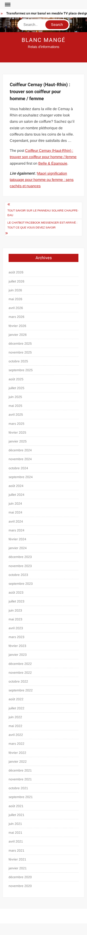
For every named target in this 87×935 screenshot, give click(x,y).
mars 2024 (16, 530)
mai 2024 (15, 512)
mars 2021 (16, 850)
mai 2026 (15, 299)
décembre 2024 (20, 450)
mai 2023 (15, 619)
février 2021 (17, 859)
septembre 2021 (21, 797)
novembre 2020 (20, 886)
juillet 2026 (16, 281)
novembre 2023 (20, 566)
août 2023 (16, 592)
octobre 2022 (18, 681)
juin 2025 (15, 397)
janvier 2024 (18, 548)
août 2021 (16, 806)
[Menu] (7, 4)
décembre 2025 (20, 343)
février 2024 (17, 539)
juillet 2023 (16, 601)
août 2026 (16, 272)
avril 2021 (16, 841)
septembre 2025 (21, 370)
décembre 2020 (20, 877)
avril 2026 (16, 308)
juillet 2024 (16, 494)
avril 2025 (16, 414)
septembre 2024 (21, 477)
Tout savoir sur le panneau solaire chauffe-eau (42, 213)
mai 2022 (15, 726)
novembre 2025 (20, 352)
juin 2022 (15, 717)
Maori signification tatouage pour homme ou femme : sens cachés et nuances (42, 179)
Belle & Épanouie (52, 163)
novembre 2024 (20, 459)
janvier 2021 (18, 868)
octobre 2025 (18, 361)
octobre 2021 (18, 788)
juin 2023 (15, 610)
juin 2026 (15, 290)
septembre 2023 (21, 583)
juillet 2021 (16, 815)
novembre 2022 (20, 672)
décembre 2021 (20, 770)
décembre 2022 (20, 664)
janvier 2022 (18, 761)
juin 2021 (15, 824)
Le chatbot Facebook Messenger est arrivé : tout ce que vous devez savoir (42, 225)
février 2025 (17, 432)
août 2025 (16, 379)
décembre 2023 (20, 557)
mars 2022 (16, 743)
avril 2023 (16, 628)
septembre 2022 (21, 690)
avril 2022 (16, 735)
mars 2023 (16, 637)
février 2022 (17, 753)
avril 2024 (16, 521)
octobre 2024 (18, 468)
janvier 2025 (18, 441)
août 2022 (16, 699)
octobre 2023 (18, 575)
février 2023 (17, 646)
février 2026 (17, 326)
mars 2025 (16, 423)
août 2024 (16, 486)
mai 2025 (15, 406)
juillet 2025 (16, 388)
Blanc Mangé (43, 40)
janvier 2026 (18, 335)
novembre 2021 (20, 779)
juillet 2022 (16, 708)
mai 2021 (15, 832)
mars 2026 (16, 317)
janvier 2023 (18, 654)
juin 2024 (15, 503)
